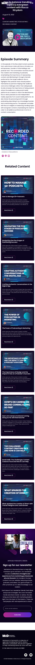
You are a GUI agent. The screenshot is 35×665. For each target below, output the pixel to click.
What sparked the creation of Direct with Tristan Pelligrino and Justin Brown (17, 504)
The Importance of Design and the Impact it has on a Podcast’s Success (16, 373)
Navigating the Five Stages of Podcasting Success (13, 241)
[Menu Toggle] (32, 3)
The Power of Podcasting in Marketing (16, 328)
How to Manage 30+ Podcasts (13, 197)
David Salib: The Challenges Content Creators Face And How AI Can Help (15, 460)
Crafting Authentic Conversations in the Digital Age (17, 285)
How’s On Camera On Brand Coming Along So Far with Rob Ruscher (15, 417)
